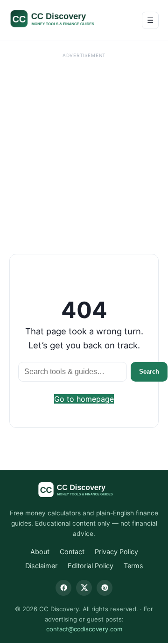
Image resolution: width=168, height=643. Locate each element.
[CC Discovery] (61, 19)
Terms (133, 566)
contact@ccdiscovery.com (84, 629)
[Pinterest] (104, 588)
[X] (84, 588)
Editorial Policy (90, 566)
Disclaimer (41, 566)
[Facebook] (63, 588)
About (39, 552)
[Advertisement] (84, 145)
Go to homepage (84, 399)
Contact (72, 552)
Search (149, 371)
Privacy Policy (116, 552)
